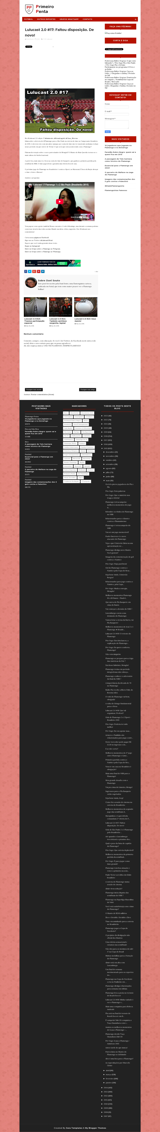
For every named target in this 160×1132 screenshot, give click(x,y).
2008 (106, 1112)
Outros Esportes (46, 19)
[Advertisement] (98, 7)
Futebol (28, 19)
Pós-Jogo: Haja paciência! (116, 564)
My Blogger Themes (95, 1128)
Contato (87, 19)
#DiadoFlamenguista (114, 186)
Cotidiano (89, 417)
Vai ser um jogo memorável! (117, 532)
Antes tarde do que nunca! (116, 1048)
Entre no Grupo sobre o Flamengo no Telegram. (42, 249)
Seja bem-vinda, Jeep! (114, 798)
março (109, 1074)
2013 (106, 1092)
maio (108, 480)
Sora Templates (74, 1128)
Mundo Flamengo (70, 462)
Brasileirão (75, 413)
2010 (106, 1104)
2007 (106, 1116)
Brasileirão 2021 (87, 413)
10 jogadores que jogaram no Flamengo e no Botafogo (38, 420)
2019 (106, 432)
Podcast (82, 470)
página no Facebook (41, 238)
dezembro (110, 452)
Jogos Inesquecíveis (71, 455)
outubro (109, 460)
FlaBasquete (76, 436)
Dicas (86, 420)
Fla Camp (67, 432)
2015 (106, 448)
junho (108, 476)
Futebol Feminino (87, 447)
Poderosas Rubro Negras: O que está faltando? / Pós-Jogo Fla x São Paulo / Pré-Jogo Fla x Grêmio (120, 63)
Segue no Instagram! (32, 246)
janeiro (109, 1083)
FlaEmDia (86, 436)
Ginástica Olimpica (71, 451)
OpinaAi (87, 466)
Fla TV (66, 436)
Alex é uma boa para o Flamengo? (119, 1059)
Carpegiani (79, 417)
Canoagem (68, 417)
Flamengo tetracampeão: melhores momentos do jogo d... (118, 505)
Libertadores (86, 455)
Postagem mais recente (33, 389)
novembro (110, 456)
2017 (106, 440)
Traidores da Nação (71, 481)
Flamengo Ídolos (70, 443)
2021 (106, 424)
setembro (110, 464)
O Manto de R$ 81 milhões (116, 913)
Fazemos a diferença (83, 428)
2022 (106, 420)
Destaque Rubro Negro (72, 420)
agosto (109, 468)
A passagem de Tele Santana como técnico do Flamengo (38, 445)
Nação (82, 462)
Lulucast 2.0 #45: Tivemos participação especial (34, 321)
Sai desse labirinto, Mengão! (117, 665)
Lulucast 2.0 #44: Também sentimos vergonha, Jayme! (58, 321)
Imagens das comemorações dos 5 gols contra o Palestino (41, 483)
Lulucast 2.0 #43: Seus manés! (85, 320)
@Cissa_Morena (72, 138)
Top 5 (81, 477)
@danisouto (49, 138)
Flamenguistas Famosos (116, 190)
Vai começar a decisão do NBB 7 (118, 609)
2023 (106, 416)
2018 (106, 436)
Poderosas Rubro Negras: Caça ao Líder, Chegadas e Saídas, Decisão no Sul (120, 86)
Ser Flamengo (83, 474)
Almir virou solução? (113, 889)
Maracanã (76, 458)
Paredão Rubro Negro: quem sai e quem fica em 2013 (40, 433)
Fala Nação (68, 428)
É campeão (86, 481)
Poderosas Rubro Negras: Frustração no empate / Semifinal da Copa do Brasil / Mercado (120, 79)
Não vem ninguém (113, 654)
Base (66, 413)
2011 (106, 1100)
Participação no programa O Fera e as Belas (120, 68)
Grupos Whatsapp (69, 19)
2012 (106, 1096)
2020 (106, 428)
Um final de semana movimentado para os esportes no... (119, 972)
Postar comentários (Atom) (42, 394)
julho (108, 472)
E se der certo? (111, 749)
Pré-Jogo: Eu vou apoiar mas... (118, 731)
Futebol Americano (71, 447)
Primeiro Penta (69, 474)
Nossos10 (78, 466)
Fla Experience (87, 432)
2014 (106, 1088)
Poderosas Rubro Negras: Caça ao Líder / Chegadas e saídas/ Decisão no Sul (120, 73)
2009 (106, 1108)
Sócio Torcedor (70, 477)
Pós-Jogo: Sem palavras (115, 491)
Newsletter (68, 466)
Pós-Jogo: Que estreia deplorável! (119, 850)
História (91, 451)
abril (108, 1070)
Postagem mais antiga (88, 389)
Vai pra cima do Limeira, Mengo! (118, 787)
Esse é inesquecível (81, 424)
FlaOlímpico (68, 439)
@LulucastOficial (46, 240)
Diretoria (67, 424)
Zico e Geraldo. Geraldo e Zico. (118, 917)
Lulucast (49, 39)
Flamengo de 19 (81, 439)
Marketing (86, 458)
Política (90, 470)
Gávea (83, 451)
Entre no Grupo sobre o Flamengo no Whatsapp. (43, 252)
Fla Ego (76, 432)
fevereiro (110, 1079)
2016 (106, 444)
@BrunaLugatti (59, 138)
